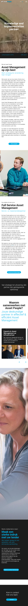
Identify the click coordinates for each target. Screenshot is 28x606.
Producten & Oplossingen (14, 272)
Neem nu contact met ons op (11, 569)
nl (22, 1)
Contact (12, 599)
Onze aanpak (14, 143)
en (20, 1)
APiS (12, 245)
